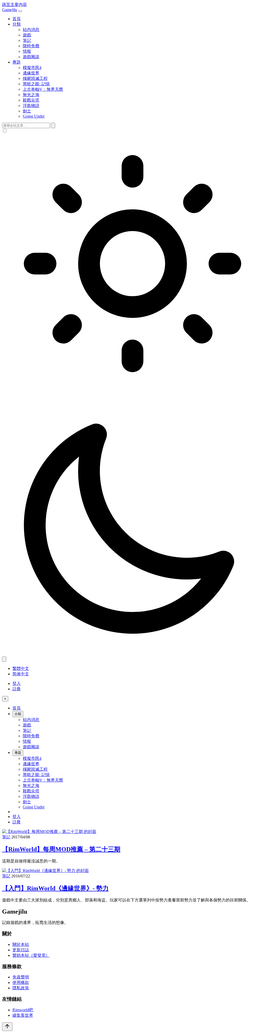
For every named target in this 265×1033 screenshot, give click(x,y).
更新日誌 (20, 950)
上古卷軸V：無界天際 (43, 89)
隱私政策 (20, 988)
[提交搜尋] (53, 125)
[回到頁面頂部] (7, 1026)
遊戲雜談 (31, 57)
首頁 (16, 19)
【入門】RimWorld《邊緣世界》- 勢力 (55, 888)
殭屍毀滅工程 (35, 78)
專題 (16, 62)
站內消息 (31, 29)
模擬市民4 (32, 67)
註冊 (16, 689)
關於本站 (20, 944)
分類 (16, 24)
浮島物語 (31, 105)
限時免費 (31, 46)
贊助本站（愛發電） (31, 955)
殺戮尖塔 (31, 100)
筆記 (27, 40)
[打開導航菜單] (20, 11)
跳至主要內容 (14, 4)
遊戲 (27, 35)
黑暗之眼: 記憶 (36, 84)
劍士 (27, 111)
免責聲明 (20, 977)
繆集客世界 (22, 1015)
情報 (27, 51)
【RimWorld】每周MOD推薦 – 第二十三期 (61, 849)
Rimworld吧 (22, 1010)
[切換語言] (4, 659)
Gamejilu (9, 9)
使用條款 (20, 982)
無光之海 (31, 95)
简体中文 (20, 674)
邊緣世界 (31, 73)
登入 (16, 683)
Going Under (34, 116)
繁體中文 (20, 668)
